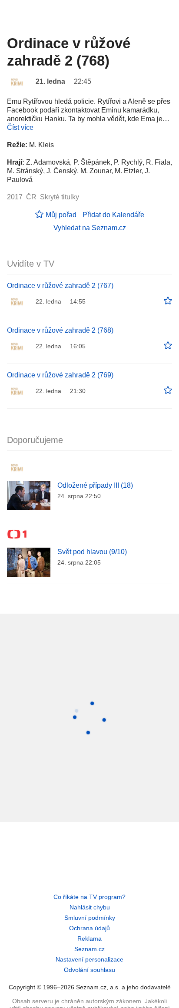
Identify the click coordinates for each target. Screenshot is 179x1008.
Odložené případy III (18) (95, 485)
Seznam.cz (89, 948)
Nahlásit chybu (90, 907)
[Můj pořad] (168, 301)
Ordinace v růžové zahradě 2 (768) (60, 330)
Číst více (20, 127)
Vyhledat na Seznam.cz (89, 227)
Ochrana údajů (89, 928)
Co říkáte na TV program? (89, 896)
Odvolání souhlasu (89, 969)
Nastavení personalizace (89, 959)
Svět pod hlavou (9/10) (92, 551)
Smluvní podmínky (89, 917)
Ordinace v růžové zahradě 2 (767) (60, 285)
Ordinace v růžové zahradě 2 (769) (60, 375)
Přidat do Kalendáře (113, 214)
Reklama (89, 938)
